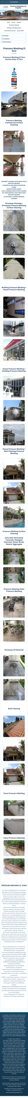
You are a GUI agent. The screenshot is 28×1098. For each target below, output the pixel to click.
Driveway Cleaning (14, 25)
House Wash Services (10, 30)
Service (13, 22)
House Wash (20, 30)
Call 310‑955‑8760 (14, 2)
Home (8, 22)
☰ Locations (6, 39)
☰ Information (6, 42)
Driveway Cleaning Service (14, 28)
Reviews (19, 22)
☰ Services (5, 35)
